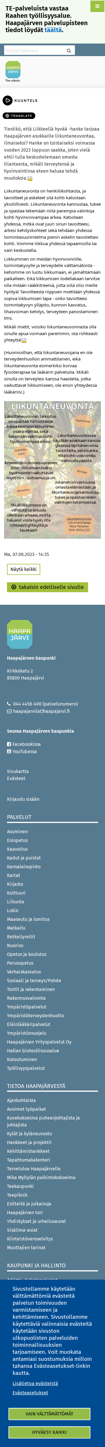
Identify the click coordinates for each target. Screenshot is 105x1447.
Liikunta (15, 901)
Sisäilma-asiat (22, 1230)
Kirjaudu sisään (23, 799)
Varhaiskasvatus (24, 972)
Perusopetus (20, 963)
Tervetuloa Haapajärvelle (34, 1169)
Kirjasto (15, 884)
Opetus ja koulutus (26, 954)
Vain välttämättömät (49, 1414)
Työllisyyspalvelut (26, 1068)
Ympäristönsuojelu (26, 1033)
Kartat (13, 875)
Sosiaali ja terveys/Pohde (34, 980)
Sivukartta (18, 771)
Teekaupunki (20, 1186)
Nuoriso (15, 945)
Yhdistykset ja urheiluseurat (36, 1221)
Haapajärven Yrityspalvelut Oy (39, 1042)
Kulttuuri (16, 893)
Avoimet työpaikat (26, 1109)
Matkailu (16, 928)
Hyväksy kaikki (49, 1432)
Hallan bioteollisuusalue (33, 1050)
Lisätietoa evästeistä (35, 1383)
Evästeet (16, 778)
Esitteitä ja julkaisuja (29, 1204)
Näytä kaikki (23, 569)
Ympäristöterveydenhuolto (35, 1015)
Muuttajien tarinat (26, 1247)
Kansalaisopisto (24, 866)
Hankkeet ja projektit (29, 1142)
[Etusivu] (15, 71)
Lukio (12, 910)
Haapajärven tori (25, 1212)
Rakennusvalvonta (26, 998)
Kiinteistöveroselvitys (30, 1239)
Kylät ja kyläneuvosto (29, 1133)
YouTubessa (25, 751)
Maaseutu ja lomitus (28, 919)
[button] (97, 6)
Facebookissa (27, 744)
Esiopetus (17, 840)
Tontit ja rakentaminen (31, 989)
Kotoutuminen (22, 1059)
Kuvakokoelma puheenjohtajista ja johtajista (43, 1121)
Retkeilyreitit (21, 937)
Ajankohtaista (21, 1100)
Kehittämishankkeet (28, 1151)
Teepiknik (17, 1195)
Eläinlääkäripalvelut (28, 1024)
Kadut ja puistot (24, 858)
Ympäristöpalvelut (26, 1007)
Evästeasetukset (30, 1393)
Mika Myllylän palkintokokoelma (41, 1177)
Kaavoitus (17, 849)
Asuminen (17, 831)
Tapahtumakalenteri (28, 1160)
